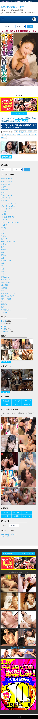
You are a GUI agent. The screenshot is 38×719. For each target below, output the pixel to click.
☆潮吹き (4, 192)
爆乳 (2, 271)
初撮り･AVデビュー (8, 241)
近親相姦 (4, 288)
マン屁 (3, 228)
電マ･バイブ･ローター (24, 135)
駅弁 (2, 301)
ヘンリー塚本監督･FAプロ (10, 222)
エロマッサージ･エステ (9, 203)
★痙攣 (30, 132)
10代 (4, 321)
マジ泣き (4, 225)
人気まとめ (6, 512)
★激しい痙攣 (6, 184)
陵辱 (2, 290)
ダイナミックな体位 (8, 206)
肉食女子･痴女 (6, 282)
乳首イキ (4, 239)
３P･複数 (4, 312)
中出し (3, 236)
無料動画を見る (6, 157)
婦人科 (3, 250)
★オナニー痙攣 (6, 181)
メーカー (27, 404)
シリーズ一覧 (5, 392)
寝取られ (4, 255)
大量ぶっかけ (6, 244)
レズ (2, 233)
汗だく (3, 266)
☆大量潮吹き (6, 189)
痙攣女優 (6, 401)
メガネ (3, 230)
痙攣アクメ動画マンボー (12, 6)
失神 (2, 247)
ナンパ (3, 211)
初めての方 (27, 516)
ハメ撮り (4, 214)
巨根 (2, 258)
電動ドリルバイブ (7, 296)
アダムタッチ (6, 198)
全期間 (30, 1)
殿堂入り (16, 512)
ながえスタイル (6, 195)
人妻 (16, 132)
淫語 (2, 269)
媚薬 (2, 252)
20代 (4, 323)
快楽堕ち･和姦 (6, 260)
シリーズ (16, 401)
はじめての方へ (5, 536)
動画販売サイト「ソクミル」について (19, 554)
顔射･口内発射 (6, 299)
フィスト (4, 219)
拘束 (2, 263)
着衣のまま (5, 277)
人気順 (25, 120)
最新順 (18, 120)
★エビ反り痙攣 (6, 179)
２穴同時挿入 (6, 310)
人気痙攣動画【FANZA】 (18, 648)
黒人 (2, 307)
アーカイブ (4, 525)
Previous (2, 62)
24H (15, 1)
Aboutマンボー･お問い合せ (9, 534)
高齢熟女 (6, 331)
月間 (24, 1)
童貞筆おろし (6, 280)
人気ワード (27, 401)
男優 (6, 404)
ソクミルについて (19, 113)
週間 (19, 1)
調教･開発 (4, 285)
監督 (16, 404)
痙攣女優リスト (6, 361)
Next (35, 62)
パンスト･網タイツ (10, 135)
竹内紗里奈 (22, 132)
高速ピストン (6, 304)
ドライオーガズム (7, 209)
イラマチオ (5, 200)
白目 (2, 274)
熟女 (4, 329)
